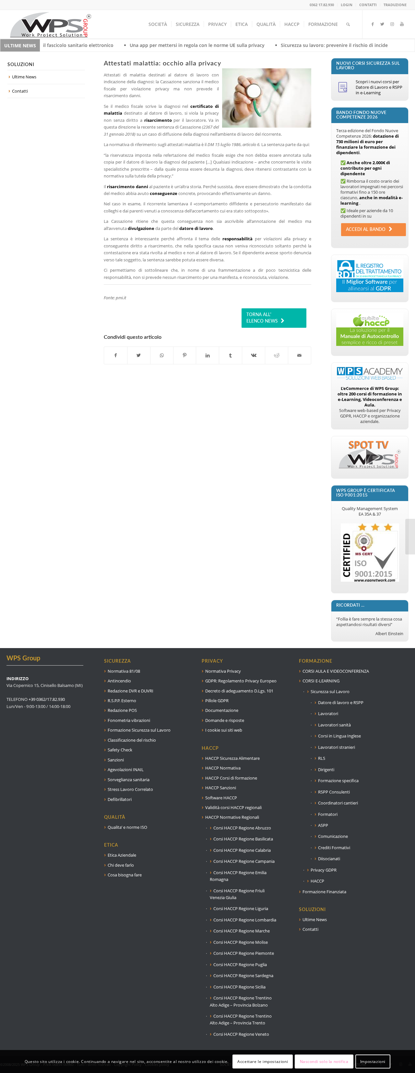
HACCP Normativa (223, 768)
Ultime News (24, 77)
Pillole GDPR (217, 700)
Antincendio (119, 681)
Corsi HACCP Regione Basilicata (243, 839)
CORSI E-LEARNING (320, 681)
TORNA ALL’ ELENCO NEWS (262, 318)
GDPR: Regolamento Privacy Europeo (241, 681)
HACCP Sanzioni (220, 788)
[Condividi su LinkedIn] (207, 355)
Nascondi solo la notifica (324, 1061)
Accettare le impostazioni (262, 1061)
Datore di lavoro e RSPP (340, 702)
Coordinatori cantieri (338, 803)
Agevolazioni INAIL (126, 769)
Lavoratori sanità (334, 725)
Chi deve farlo (121, 865)
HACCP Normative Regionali (232, 817)
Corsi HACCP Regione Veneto (241, 1034)
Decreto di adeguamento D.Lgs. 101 (239, 691)
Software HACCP (221, 798)
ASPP (323, 825)
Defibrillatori (120, 799)
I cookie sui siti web (223, 730)
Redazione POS (122, 710)
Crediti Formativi (334, 847)
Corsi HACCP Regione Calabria (242, 850)
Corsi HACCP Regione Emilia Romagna (238, 876)
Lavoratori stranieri (336, 747)
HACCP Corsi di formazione (231, 778)
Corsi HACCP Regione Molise (240, 942)
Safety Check (120, 750)
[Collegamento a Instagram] (392, 24)
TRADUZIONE (395, 4)
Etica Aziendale (122, 855)
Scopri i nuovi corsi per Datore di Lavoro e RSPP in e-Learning (379, 87)
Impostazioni (372, 1061)
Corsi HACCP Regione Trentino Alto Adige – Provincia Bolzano (241, 1001)
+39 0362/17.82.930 (47, 699)
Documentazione (221, 710)
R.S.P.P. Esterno (122, 700)
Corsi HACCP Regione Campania (244, 861)
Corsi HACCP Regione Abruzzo (242, 828)
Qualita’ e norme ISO (127, 827)
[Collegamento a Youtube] (402, 24)
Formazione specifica (338, 780)
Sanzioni (116, 760)
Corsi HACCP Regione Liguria (240, 908)
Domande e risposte (224, 720)
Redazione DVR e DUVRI (130, 691)
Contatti (20, 91)
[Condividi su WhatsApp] (161, 355)
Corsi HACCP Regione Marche (241, 931)
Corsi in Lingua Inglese (339, 736)
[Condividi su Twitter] (138, 355)
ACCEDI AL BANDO (365, 229)
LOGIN (346, 4)
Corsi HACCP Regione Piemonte (243, 953)
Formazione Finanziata (324, 892)
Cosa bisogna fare (125, 875)
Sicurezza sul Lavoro (330, 691)
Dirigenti (326, 769)
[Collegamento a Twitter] (382, 24)
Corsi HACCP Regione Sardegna (243, 975)
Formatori (328, 814)
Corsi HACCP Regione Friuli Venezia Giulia (237, 894)
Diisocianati (329, 859)
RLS (321, 758)
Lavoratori (328, 713)
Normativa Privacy (223, 671)
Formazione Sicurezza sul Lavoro (139, 730)
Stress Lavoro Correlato (130, 789)
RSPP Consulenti (334, 792)
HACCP (317, 881)
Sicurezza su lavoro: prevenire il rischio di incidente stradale (298, 45)
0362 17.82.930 (322, 4)
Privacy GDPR (324, 870)
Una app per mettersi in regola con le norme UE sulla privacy (147, 45)
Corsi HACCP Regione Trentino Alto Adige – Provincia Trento (241, 1019)
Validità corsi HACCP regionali (233, 807)
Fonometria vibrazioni (129, 720)
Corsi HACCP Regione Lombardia (244, 920)
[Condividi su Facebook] (115, 355)
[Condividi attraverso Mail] (299, 355)
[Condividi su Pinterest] (184, 355)
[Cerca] (348, 24)
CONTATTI (368, 4)
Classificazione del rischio (132, 740)
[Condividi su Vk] (253, 355)
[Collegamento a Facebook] (372, 24)
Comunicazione (333, 836)
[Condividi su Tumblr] (230, 355)
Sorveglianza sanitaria (128, 779)
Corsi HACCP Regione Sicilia (239, 987)
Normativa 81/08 (124, 671)
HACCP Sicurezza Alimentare (232, 758)
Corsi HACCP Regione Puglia (240, 964)
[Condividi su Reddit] (276, 355)
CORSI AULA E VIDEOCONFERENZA (335, 671)
